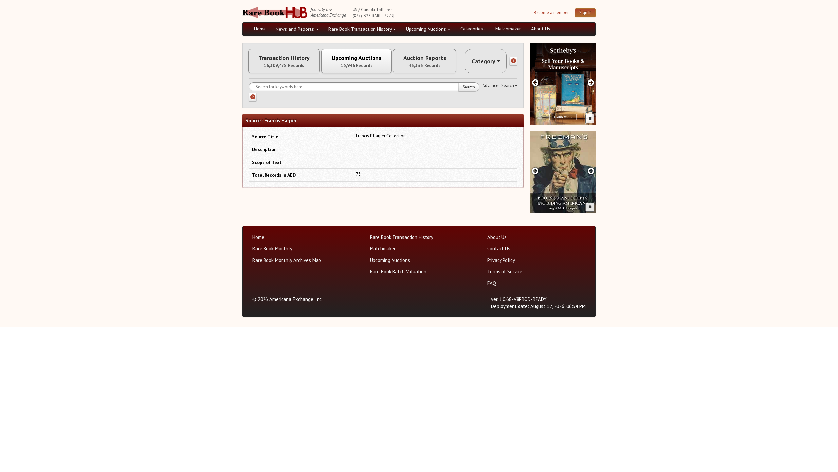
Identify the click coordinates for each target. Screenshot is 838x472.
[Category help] (513, 61)
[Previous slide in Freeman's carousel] (535, 171)
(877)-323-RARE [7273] (373, 16)
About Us (540, 29)
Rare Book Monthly (272, 249)
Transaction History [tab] (284, 61)
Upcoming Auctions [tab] (356, 61)
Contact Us (498, 249)
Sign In (585, 12)
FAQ (491, 283)
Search (469, 87)
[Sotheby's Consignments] (563, 84)
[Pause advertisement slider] (589, 118)
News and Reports (295, 29)
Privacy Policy (501, 260)
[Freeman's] (563, 172)
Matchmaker (508, 29)
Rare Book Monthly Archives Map (286, 260)
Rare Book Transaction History (360, 29)
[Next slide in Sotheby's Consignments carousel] (591, 82)
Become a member (551, 12)
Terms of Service (504, 271)
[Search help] (253, 97)
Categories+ (472, 29)
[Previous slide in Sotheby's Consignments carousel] (535, 82)
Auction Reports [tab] (424, 61)
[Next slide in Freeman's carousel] (591, 171)
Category (483, 61)
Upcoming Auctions (426, 29)
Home (260, 29)
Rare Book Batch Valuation (398, 271)
